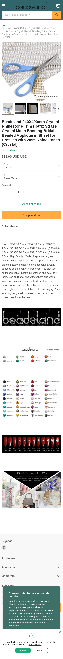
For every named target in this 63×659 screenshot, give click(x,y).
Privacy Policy (35, 644)
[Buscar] (56, 15)
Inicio (4, 25)
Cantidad (6, 185)
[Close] (60, 632)
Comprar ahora (31, 215)
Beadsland (11, 150)
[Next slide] (58, 108)
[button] (8, 108)
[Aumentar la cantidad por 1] (31, 192)
